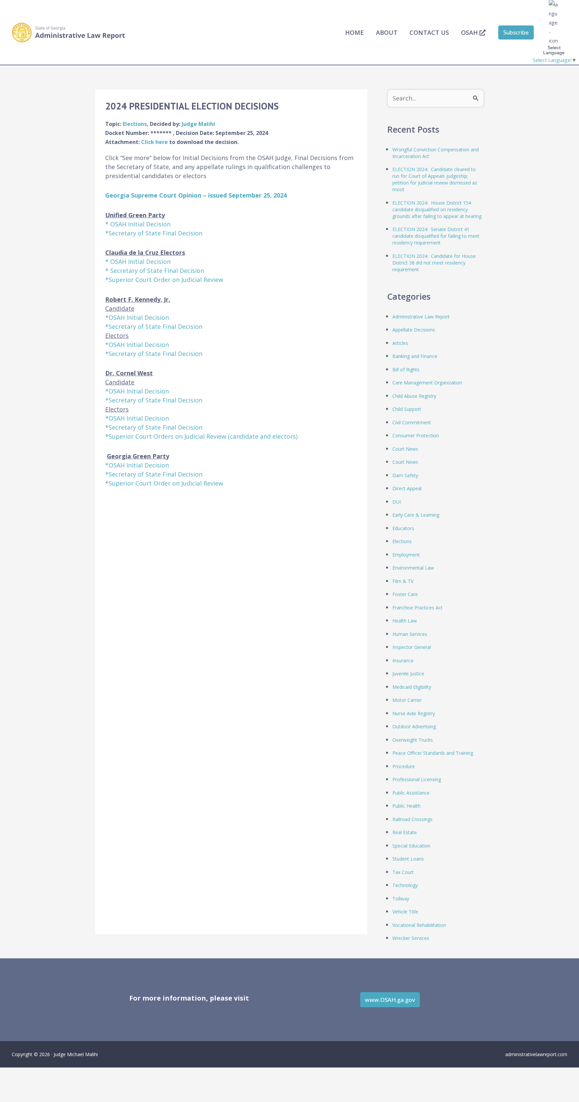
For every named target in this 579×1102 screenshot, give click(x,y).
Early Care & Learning (415, 515)
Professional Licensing (416, 779)
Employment (406, 555)
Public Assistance (411, 793)
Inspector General (411, 647)
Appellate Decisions (413, 329)
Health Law (404, 620)
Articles (400, 343)
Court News (405, 449)
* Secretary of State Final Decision (154, 271)
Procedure (403, 766)
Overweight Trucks (412, 740)
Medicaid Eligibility (411, 687)
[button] (516, 32)
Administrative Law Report (421, 316)
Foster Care (405, 594)
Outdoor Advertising (414, 726)
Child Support (406, 409)
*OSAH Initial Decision (137, 317)
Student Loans (408, 859)
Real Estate (404, 832)
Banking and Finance (414, 356)
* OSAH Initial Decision (138, 224)
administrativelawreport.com (536, 1054)
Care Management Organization (427, 382)
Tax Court (403, 872)
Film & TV (402, 581)
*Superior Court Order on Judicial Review (164, 280)
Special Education (411, 845)
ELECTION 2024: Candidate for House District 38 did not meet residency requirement (434, 263)
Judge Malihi (198, 124)
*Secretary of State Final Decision (153, 233)
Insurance (402, 660)
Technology (405, 885)
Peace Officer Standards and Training (432, 753)
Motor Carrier (407, 700)
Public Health (406, 806)
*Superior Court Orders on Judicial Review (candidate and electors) (201, 436)
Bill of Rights (406, 369)
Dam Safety (405, 475)
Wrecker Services (410, 938)
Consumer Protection (415, 435)
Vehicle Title (405, 911)
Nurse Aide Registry (413, 713)
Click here (155, 142)
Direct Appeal (407, 488)
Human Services (409, 634)
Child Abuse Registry (414, 396)
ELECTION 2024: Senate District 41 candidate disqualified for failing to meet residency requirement (435, 236)
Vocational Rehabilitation (419, 925)
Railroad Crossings (412, 819)
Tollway (400, 898)
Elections (135, 124)
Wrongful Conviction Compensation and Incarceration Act (435, 152)
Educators (403, 528)
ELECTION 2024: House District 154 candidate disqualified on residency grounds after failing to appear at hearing (436, 209)
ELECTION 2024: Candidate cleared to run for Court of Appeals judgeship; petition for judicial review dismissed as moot (434, 179)
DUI (396, 502)
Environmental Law (413, 568)
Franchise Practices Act (417, 607)
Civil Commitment (411, 422)
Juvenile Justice (408, 673)
